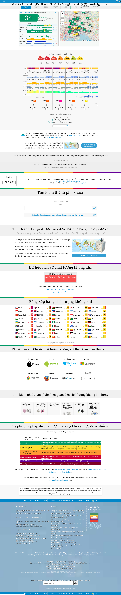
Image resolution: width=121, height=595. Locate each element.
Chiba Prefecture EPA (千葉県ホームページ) (60, 564)
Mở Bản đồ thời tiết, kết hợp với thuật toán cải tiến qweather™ (66, 524)
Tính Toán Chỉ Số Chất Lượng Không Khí (28, 535)
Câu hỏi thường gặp (23, 529)
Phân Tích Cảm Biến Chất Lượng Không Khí (29, 526)
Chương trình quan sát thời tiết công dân (63, 527)
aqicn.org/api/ (82, 183)
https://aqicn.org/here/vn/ (61, 160)
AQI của (25, 12)
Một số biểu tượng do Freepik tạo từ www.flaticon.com (67, 535)
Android (51, 359)
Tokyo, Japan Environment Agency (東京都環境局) (60, 566)
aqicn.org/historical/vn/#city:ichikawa (60, 289)
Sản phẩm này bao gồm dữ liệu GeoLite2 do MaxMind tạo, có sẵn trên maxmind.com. (68, 516)
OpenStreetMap (89, 40)
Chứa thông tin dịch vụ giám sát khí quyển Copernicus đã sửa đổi (68, 532)
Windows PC (87, 359)
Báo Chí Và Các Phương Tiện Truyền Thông (28, 513)
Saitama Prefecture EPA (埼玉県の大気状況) (60, 568)
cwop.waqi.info (55, 529)
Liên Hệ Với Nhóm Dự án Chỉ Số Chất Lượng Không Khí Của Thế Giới (32, 511)
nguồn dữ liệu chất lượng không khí (26, 533)
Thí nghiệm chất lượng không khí (26, 524)
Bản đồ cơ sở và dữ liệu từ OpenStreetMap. (63, 542)
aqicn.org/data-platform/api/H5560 (68, 181)
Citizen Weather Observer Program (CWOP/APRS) (60, 561)
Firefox (51, 373)
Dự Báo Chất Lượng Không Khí (25, 537)
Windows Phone (69, 359)
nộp (75, 583)
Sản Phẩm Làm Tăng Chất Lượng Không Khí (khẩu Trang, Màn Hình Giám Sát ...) (31, 539)
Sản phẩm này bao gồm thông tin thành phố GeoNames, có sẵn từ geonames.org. (67, 520)
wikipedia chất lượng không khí (66, 469)
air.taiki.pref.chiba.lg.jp (53, 137)
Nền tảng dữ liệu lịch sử (23, 543)
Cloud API (87, 373)
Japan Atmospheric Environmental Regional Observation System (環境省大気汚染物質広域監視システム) (60, 563)
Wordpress (69, 373)
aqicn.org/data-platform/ (60, 292)
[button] (77, 35)
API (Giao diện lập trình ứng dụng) (26, 541)
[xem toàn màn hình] (55, 12)
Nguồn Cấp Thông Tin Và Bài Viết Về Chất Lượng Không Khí (32, 521)
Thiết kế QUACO (56, 549)
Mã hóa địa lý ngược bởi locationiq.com (62, 540)
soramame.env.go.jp (75, 135)
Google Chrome (33, 373)
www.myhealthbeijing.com (59, 480)
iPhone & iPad (33, 359)
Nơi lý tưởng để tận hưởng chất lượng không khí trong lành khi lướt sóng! (67, 545)
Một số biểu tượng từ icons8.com (60, 538)
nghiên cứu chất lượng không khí (29, 517)
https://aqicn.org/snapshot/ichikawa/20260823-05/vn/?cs (60, 167)
